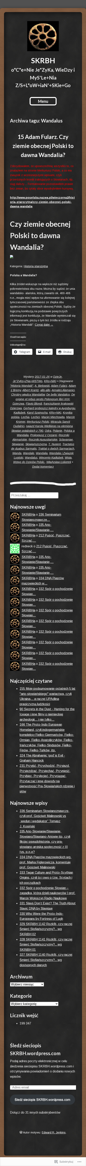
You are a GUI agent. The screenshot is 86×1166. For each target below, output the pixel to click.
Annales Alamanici (63, 390)
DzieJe (57, 376)
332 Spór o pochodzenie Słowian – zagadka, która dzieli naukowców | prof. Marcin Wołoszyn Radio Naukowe (47, 893)
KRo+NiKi (50, 381)
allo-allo (45, 390)
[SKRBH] (43, 36)
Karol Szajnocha (37, 412)
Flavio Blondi (34, 403)
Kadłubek (19, 412)
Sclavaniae (66, 439)
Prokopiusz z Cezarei (43, 435)
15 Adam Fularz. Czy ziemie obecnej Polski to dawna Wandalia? (43, 145)
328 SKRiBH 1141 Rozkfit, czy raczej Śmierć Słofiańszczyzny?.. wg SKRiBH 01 (46, 944)
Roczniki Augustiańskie (43, 439)
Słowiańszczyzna (36, 444)
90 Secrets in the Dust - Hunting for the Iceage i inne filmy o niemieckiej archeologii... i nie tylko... (47, 714)
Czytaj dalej (44, 324)
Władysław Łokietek (58, 462)
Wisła (68, 457)
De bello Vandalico (58, 394)
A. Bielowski (42, 385)
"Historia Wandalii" (21, 385)
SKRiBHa (28, 514)
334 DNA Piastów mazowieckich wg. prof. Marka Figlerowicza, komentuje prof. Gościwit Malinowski (45, 862)
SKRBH (43, 60)
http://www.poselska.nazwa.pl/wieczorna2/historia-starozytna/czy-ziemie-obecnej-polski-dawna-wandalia (42, 202)
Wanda (16, 453)
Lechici (35, 417)
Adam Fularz (59, 385)
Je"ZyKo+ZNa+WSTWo (27, 381)
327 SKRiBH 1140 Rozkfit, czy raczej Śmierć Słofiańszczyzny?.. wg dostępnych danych (46, 960)
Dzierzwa (18, 403)
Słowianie (18, 444)
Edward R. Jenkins (54, 1132)
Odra (48, 430)
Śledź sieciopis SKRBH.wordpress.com (42, 1099)
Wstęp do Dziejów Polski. (29, 462)
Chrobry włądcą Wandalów (28, 394)
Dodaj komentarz (43, 466)
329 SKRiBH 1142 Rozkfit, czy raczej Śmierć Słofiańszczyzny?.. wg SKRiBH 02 (46, 929)
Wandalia (42, 453)
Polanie (57, 430)
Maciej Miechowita (53, 417)
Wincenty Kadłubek (51, 457)
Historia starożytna (36, 266)
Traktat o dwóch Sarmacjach (56, 448)
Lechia (25, 417)
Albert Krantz (30, 390)
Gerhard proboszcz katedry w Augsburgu (49, 408)
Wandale (28, 453)
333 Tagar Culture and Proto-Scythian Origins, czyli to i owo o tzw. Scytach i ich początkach (46, 877)
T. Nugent (54, 444)
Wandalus (31, 457)
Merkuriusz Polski (38, 421)
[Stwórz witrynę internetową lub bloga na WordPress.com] (21, 1132)
